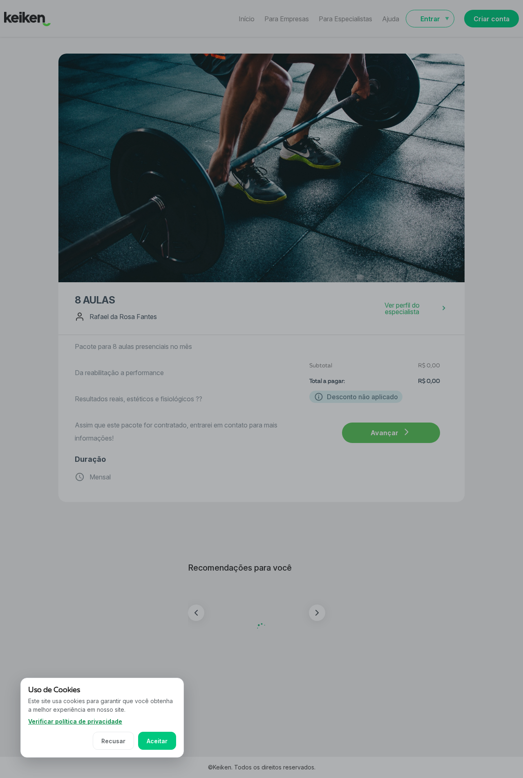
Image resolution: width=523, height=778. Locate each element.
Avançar (384, 433)
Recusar (113, 741)
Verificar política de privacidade (75, 721)
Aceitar (157, 741)
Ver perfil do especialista (402, 308)
